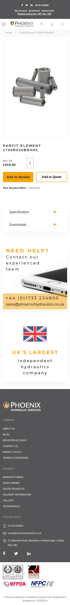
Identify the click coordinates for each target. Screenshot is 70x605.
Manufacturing (13, 477)
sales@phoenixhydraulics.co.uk (24, 533)
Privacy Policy (12, 452)
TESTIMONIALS (11, 506)
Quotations (34, 11)
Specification (19, 212)
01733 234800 (42, 5)
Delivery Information (17, 494)
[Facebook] (4, 553)
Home (9, 32)
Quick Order (48, 11)
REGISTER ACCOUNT (15, 440)
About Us (9, 428)
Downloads (17, 225)
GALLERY (8, 500)
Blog (6, 434)
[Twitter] (16, 553)
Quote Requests (13, 489)
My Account (21, 11)
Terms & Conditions (15, 458)
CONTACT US (10, 446)
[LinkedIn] (29, 553)
